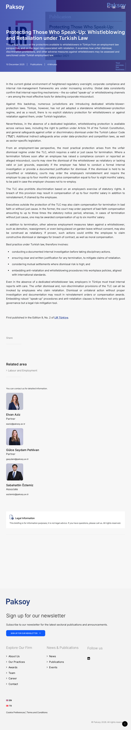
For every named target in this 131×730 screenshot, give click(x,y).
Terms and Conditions (37, 712)
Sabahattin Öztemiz (19, 485)
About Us (14, 656)
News (52, 656)
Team (12, 673)
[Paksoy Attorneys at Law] (15, 7)
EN (114, 7)
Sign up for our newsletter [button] (24, 633)
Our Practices (17, 661)
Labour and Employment (22, 370)
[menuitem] (10, 700)
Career (13, 678)
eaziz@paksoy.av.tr (15, 424)
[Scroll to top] (125, 723)
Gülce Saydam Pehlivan (22, 450)
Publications (36, 64)
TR (108, 7)
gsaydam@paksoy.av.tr (17, 459)
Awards (13, 667)
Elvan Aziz (13, 414)
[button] (123, 7)
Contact (13, 684)
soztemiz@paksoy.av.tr (17, 494)
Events (53, 667)
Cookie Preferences (15, 712)
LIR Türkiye (61, 317)
